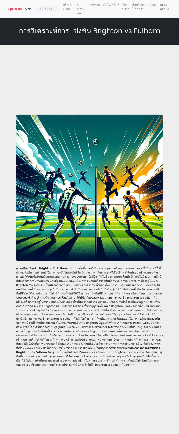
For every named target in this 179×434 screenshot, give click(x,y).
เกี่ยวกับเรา (125, 7)
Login (153, 5)
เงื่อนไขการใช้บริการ (139, 7)
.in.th (19, 9)
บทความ (95, 5)
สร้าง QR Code (68, 7)
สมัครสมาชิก (164, 7)
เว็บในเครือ (110, 5)
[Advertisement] (89, 72)
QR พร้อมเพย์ (80, 9)
